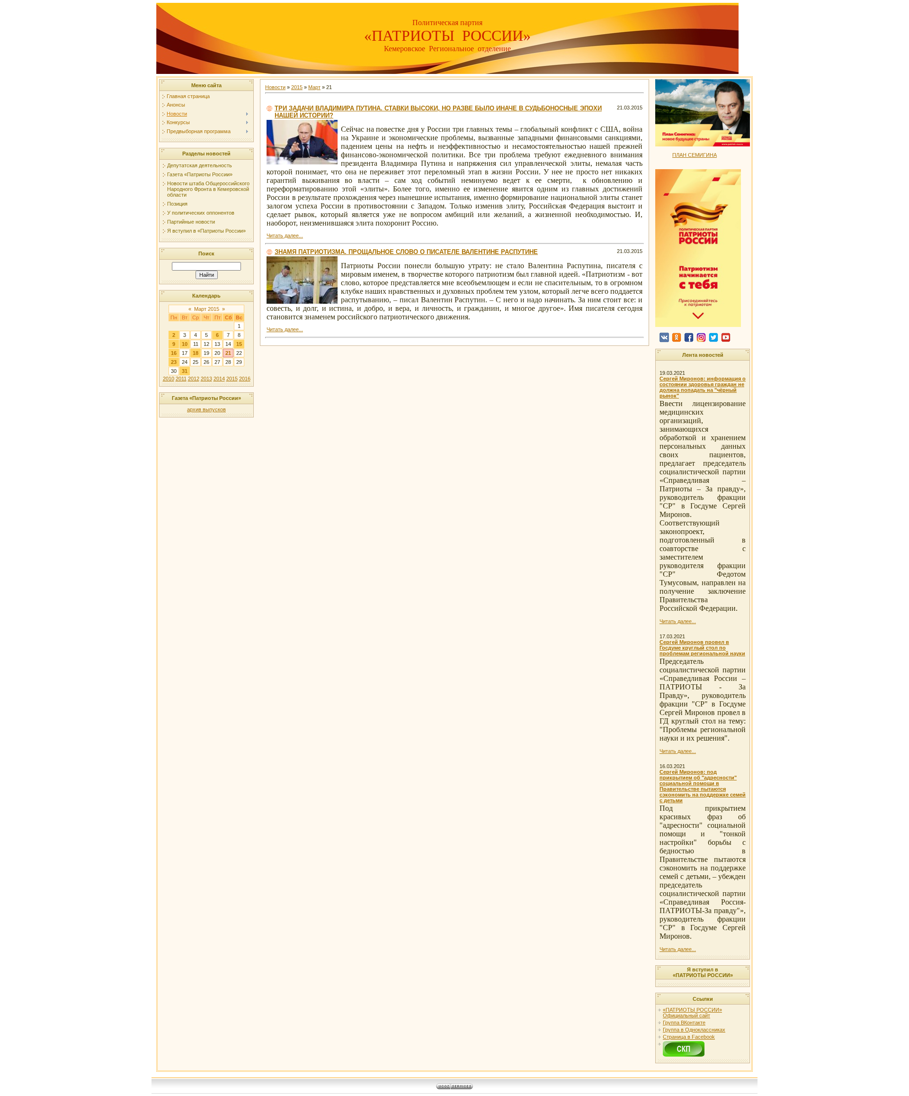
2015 (232, 378)
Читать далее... (285, 235)
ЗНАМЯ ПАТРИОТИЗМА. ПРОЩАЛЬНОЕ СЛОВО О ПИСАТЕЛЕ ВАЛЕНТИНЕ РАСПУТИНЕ (406, 251)
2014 (219, 378)
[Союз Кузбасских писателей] (683, 1044)
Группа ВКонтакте (684, 1022)
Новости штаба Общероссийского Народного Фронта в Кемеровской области (208, 189)
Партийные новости (191, 222)
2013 (206, 378)
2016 (244, 378)
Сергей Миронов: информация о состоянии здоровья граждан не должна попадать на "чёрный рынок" (702, 387)
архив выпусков (206, 409)
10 (184, 344)
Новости (275, 87)
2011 (181, 378)
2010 (168, 378)
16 (174, 353)
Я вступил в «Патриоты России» (206, 231)
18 (195, 353)
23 (174, 362)
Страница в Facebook (689, 1037)
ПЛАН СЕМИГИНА (694, 155)
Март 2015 (206, 309)
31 (184, 371)
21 (228, 353)
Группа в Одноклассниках (694, 1030)
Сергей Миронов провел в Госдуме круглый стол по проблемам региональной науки (702, 647)
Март (314, 87)
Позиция (177, 204)
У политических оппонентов (200, 213)
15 (239, 344)
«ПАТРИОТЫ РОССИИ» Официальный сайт (692, 1012)
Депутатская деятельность (199, 165)
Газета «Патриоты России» (199, 174)
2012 (193, 378)
